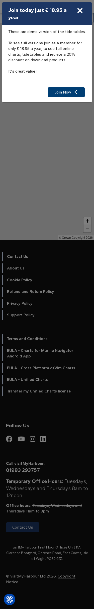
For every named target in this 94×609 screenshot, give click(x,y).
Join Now (63, 92)
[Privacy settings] (9, 599)
